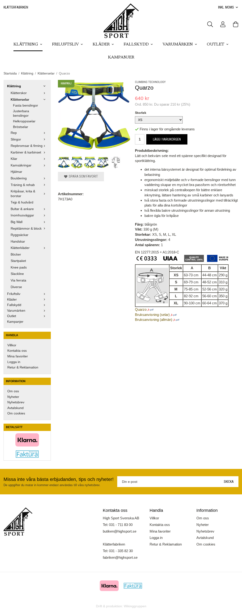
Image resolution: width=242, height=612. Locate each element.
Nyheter (13, 397)
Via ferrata (18, 280)
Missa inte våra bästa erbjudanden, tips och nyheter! (59, 479)
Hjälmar (16, 172)
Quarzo (141, 309)
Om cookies (16, 413)
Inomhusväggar (22, 215)
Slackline (17, 274)
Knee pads (19, 267)
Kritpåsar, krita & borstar (23, 194)
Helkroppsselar (24, 121)
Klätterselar (20, 99)
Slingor (16, 139)
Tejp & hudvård (22, 202)
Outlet (215, 44)
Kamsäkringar (21, 165)
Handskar (18, 241)
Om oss (13, 391)
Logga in (13, 362)
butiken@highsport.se (119, 531)
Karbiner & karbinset (26, 152)
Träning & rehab (23, 185)
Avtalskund (15, 408)
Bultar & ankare (22, 209)
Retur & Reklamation (22, 367)
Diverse (16, 287)
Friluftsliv (65, 44)
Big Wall (16, 222)
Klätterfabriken (16, 7)
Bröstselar (20, 127)
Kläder (101, 44)
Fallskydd (136, 44)
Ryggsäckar (19, 235)
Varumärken (178, 44)
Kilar (14, 159)
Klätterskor (19, 93)
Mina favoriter (17, 356)
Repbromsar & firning (27, 146)
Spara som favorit (82, 176)
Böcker (16, 254)
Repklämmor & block (26, 228)
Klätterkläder (20, 248)
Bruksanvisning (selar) (152, 315)
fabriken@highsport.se (120, 557)
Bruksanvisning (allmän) (153, 320)
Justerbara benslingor (21, 113)
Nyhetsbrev (15, 402)
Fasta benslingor (25, 105)
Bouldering (19, 178)
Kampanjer (121, 57)
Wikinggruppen (135, 606)
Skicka (229, 482)
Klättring (25, 44)
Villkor (11, 345)
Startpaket (18, 261)
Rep (14, 133)
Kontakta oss (17, 350)
